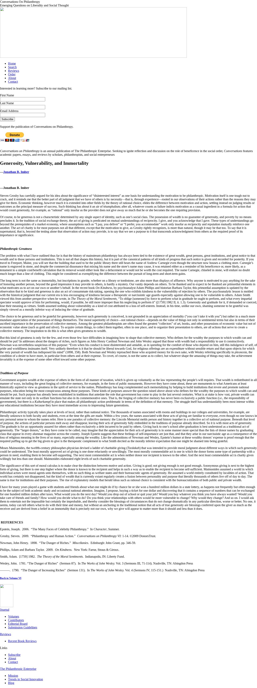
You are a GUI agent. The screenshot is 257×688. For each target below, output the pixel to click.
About (12, 78)
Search (12, 67)
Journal (4, 609)
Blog (11, 683)
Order (11, 74)
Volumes (13, 616)
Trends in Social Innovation (25, 679)
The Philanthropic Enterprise (18, 668)
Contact (13, 81)
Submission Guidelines (22, 627)
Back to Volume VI (10, 578)
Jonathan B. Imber (16, 172)
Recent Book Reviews (22, 641)
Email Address (9, 111)
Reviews (13, 70)
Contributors (16, 620)
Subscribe (14, 654)
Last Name (7, 103)
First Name (7, 95)
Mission (13, 675)
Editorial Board (18, 623)
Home (12, 63)
